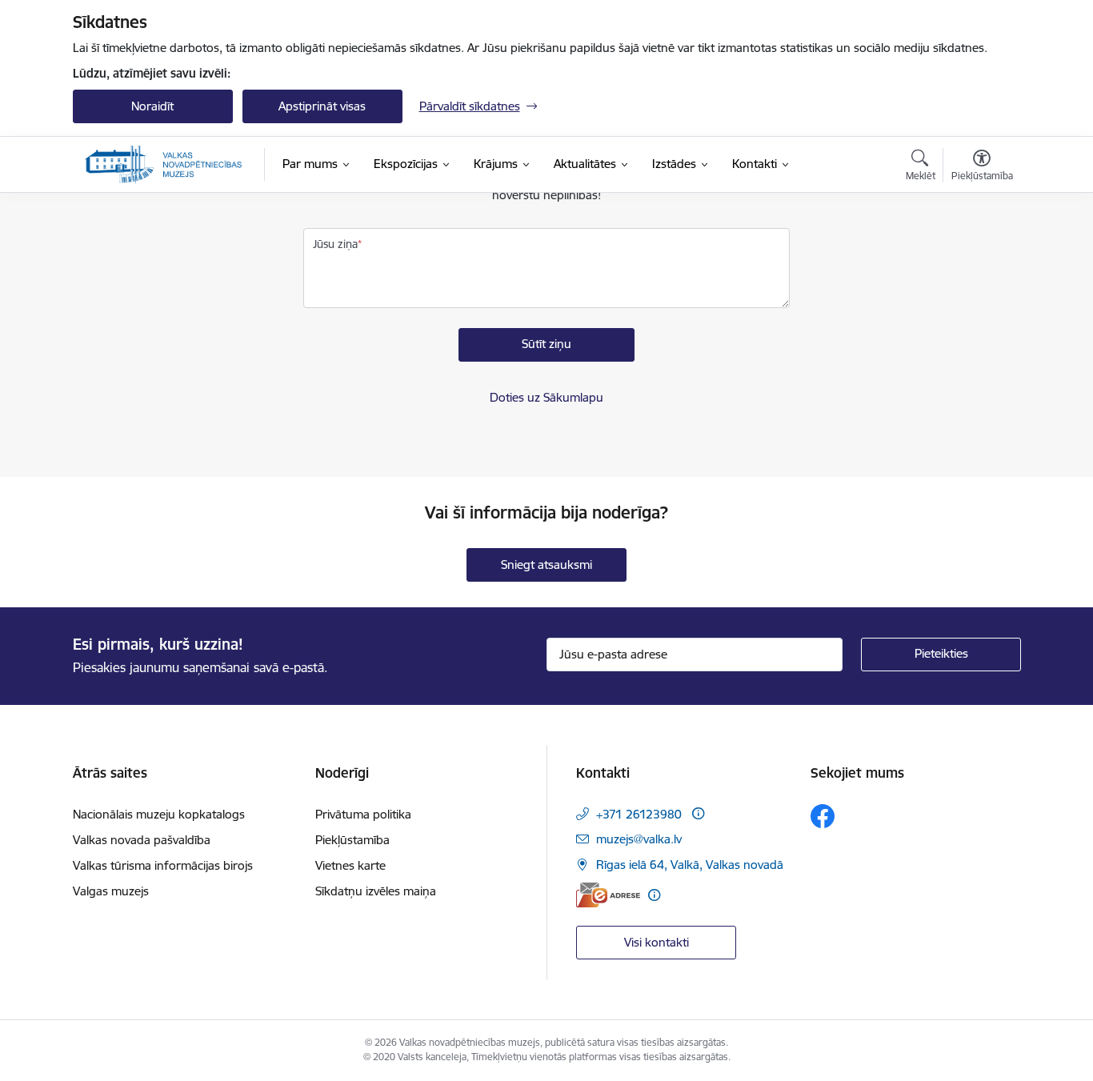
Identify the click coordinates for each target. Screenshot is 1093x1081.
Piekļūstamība (352, 839)
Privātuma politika (363, 814)
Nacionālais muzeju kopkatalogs (159, 814)
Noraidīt (152, 106)
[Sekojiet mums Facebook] (823, 816)
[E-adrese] (608, 895)
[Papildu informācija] (698, 813)
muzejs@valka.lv (639, 839)
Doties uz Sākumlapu (546, 397)
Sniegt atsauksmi (546, 564)
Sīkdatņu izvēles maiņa (375, 891)
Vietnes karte (350, 865)
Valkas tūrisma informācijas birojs (163, 865)
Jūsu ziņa (335, 244)
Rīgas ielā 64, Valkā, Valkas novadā (689, 864)
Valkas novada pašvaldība (141, 839)
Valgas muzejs (111, 891)
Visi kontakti (656, 942)
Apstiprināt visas (322, 106)
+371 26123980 (639, 814)
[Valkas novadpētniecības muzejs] (163, 165)
